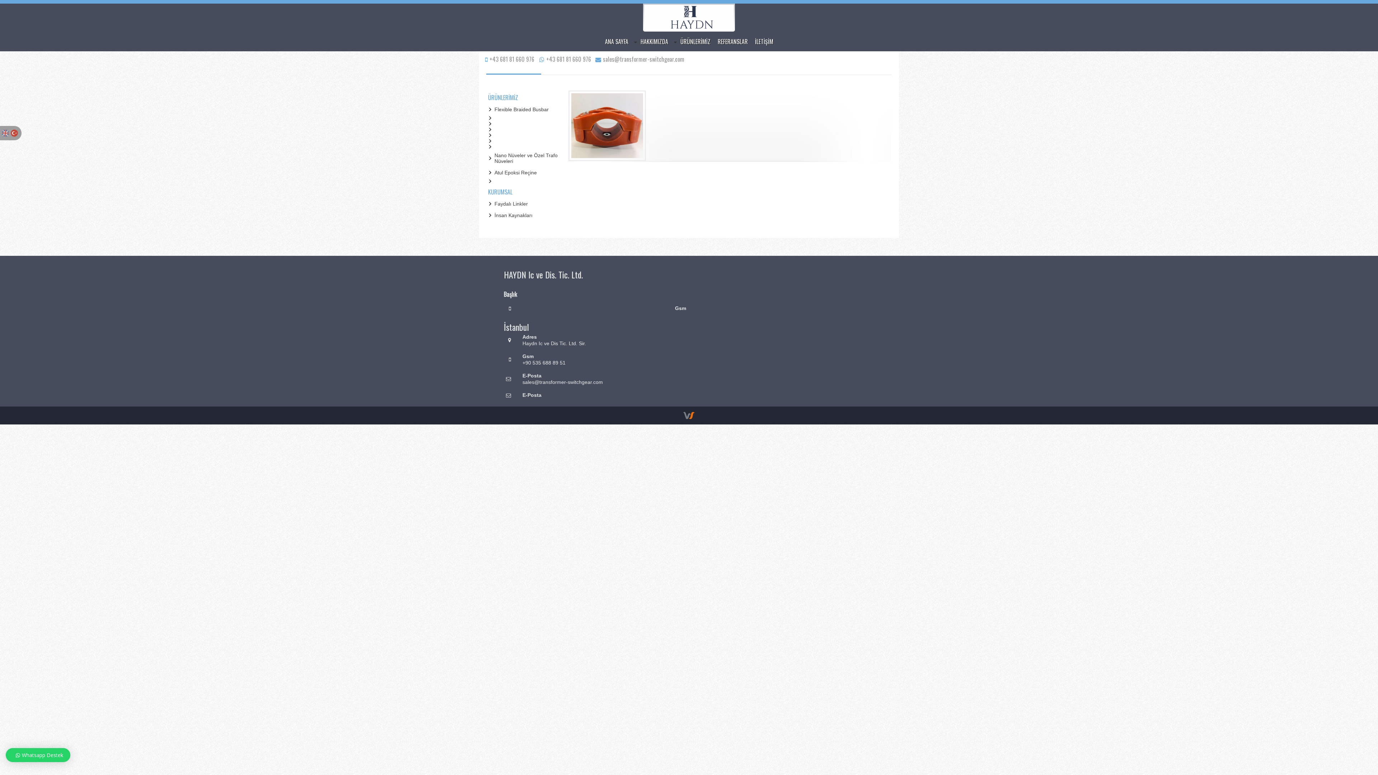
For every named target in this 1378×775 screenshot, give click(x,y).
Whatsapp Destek (42, 755)
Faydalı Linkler (511, 204)
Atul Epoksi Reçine (516, 172)
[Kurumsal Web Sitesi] (689, 417)
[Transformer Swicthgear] (689, 29)
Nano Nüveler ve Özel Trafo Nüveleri (526, 158)
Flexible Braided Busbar (522, 109)
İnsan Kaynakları (514, 215)
